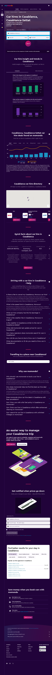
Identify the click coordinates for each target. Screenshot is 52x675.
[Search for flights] (2, 9)
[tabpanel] (28, 97)
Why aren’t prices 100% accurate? (15, 636)
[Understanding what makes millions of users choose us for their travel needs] (49, 371)
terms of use (22, 535)
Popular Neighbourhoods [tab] (24, 554)
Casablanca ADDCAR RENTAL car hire (15, 565)
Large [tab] (20, 143)
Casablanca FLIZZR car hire (13, 567)
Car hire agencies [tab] (12, 554)
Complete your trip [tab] (22, 557)
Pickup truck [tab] (33, 143)
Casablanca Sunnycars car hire (14, 575)
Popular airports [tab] (35, 554)
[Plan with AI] (2, 20)
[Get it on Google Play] (42, 647)
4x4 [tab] (24, 143)
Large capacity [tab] (12, 557)
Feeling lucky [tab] (31, 557)
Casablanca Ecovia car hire (13, 572)
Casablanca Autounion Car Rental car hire (16, 568)
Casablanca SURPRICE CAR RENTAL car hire (17, 570)
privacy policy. (28, 535)
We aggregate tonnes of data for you (16, 634)
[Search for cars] (2, 15)
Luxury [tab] (39, 143)
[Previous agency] (8, 206)
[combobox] (10, 29)
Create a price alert (24, 611)
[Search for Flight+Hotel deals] (2, 17)
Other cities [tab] (43, 554)
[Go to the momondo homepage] (9, 5)
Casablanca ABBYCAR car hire (14, 574)
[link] (16, 220)
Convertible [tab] (44, 143)
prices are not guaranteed (33, 628)
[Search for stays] (2, 12)
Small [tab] (10, 143)
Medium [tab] (15, 143)
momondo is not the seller (14, 631)
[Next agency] (48, 206)
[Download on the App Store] (42, 650)
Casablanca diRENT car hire (13, 563)
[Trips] (2, 23)
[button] (2, 5)
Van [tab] (27, 143)
